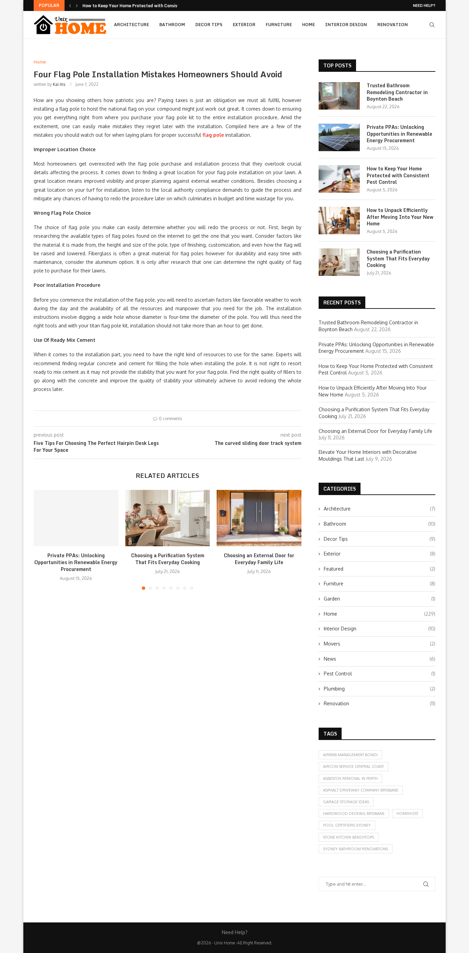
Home (308, 24)
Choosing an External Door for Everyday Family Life (259, 558)
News (379, 659)
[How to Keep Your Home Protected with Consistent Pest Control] (339, 179)
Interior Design (346, 24)
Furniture (279, 24)
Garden (379, 599)
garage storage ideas (346, 801)
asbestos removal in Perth (350, 778)
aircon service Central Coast (353, 766)
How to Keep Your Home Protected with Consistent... (136, 5)
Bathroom (172, 24)
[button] (70, 5)
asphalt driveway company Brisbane (360, 790)
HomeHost (407, 813)
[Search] (431, 24)
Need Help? (424, 5)
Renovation (392, 24)
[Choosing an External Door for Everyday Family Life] (259, 518)
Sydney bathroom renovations (355, 849)
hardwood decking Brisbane (354, 813)
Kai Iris (59, 84)
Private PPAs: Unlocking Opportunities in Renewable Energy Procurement (75, 562)
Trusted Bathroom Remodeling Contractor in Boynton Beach (397, 92)
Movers (379, 644)
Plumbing (379, 689)
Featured (379, 569)
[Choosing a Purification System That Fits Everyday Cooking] (167, 518)
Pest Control (379, 673)
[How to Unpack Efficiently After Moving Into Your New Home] (339, 220)
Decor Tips (208, 24)
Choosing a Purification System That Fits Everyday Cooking (167, 558)
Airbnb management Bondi (350, 754)
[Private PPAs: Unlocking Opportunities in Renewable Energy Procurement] (76, 518)
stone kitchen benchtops (348, 837)
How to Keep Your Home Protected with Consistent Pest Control (398, 175)
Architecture (131, 24)
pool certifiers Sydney (347, 825)
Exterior (244, 24)
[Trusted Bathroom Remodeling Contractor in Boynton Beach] (339, 96)
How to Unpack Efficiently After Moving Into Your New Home (400, 217)
